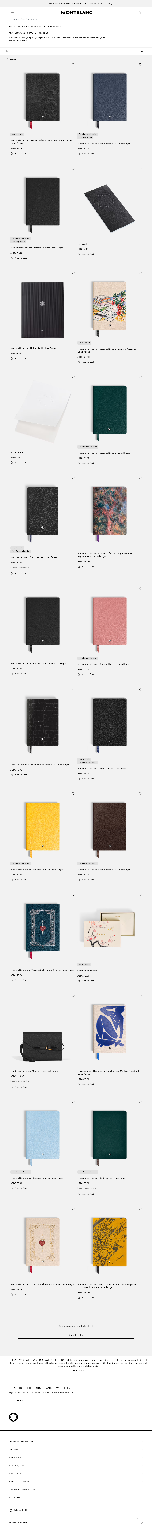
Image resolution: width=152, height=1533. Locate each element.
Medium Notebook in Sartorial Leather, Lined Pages (103, 144)
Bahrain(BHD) (21, 1510)
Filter (6, 51)
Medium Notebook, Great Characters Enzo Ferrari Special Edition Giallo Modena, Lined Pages (106, 1286)
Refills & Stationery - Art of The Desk (27, 27)
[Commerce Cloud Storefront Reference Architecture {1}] (76, 12)
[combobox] (76, 20)
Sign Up (20, 1400)
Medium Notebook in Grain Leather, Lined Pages (102, 769)
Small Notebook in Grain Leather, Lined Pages (33, 557)
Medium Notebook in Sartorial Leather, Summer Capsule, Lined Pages (106, 350)
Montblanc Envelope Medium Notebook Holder (34, 1071)
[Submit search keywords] (10, 19)
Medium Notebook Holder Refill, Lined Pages (33, 348)
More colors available (19, 567)
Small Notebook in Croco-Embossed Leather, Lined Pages (39, 765)
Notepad (82, 244)
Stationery (55, 27)
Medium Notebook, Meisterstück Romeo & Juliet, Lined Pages (42, 970)
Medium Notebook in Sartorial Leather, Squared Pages (38, 664)
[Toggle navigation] (12, 12)
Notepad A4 (16, 452)
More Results (76, 1335)
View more (78, 1370)
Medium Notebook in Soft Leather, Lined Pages (101, 1178)
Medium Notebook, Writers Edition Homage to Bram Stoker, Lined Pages (41, 141)
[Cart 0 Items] (140, 15)
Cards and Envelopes (88, 971)
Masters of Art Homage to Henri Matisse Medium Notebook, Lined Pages (108, 1072)
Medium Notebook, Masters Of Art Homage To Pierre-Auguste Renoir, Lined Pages (105, 555)
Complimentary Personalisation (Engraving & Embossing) (80, 4)
